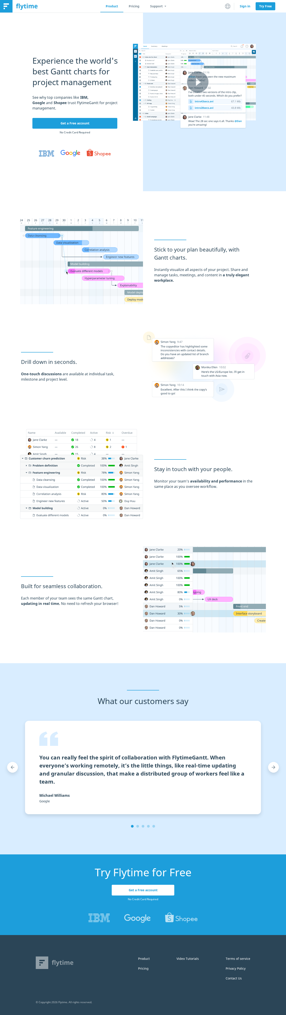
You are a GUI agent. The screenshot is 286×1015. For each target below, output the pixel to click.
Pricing (134, 6)
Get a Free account (75, 123)
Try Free (265, 6)
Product (112, 6)
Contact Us (234, 978)
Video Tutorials (188, 958)
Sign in (245, 6)
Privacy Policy (236, 968)
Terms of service (238, 958)
